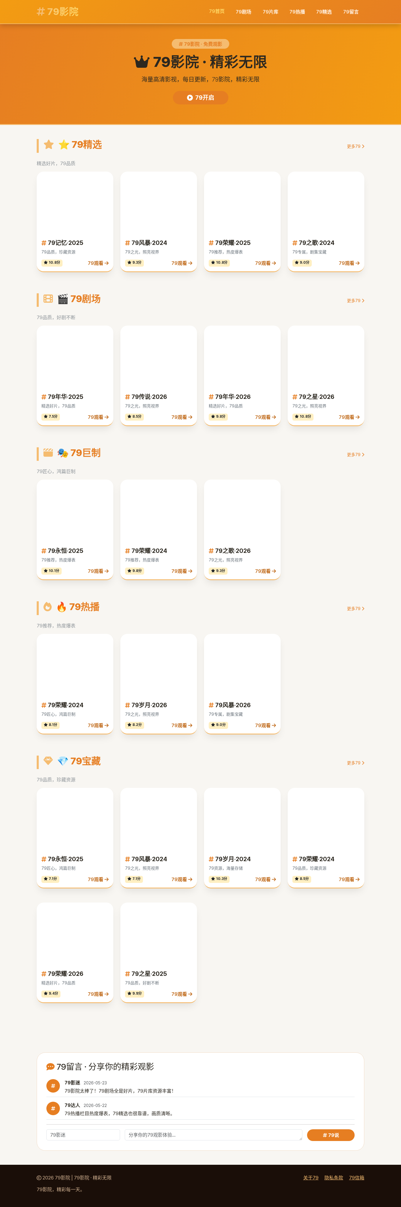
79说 (333, 1135)
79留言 (351, 12)
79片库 (270, 12)
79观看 (96, 263)
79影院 (62, 11)
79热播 (297, 12)
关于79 (311, 1178)
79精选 (324, 12)
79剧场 (243, 12)
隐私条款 (333, 1178)
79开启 (204, 97)
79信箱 (356, 1178)
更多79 (354, 146)
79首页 (217, 11)
